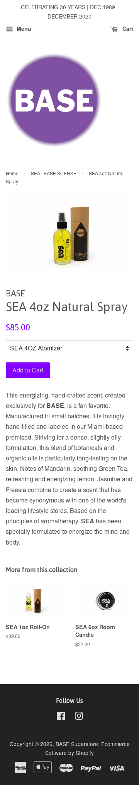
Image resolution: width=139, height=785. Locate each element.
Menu (23, 28)
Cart (127, 28)
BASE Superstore (77, 744)
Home (12, 173)
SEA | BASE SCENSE (53, 173)
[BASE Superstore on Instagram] (79, 717)
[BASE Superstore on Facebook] (60, 717)
